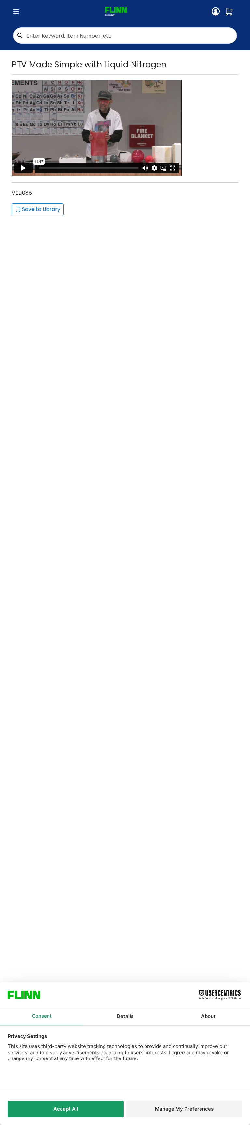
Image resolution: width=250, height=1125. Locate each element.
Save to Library (41, 209)
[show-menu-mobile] (16, 12)
